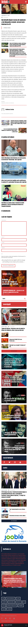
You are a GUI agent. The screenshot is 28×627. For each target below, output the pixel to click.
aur (3, 598)
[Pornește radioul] (2, 625)
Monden (3, 101)
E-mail (2, 242)
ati (9, 102)
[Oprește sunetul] (26, 625)
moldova (19, 602)
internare (12, 102)
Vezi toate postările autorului (7, 113)
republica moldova (11, 605)
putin (3, 605)
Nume (2, 237)
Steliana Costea (7, 27)
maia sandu (11, 602)
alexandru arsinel (4, 102)
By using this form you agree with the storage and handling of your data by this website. (13, 261)
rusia (3, 609)
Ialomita (4, 602)
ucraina (9, 609)
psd (24, 602)
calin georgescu (10, 598)
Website (3, 247)
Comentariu (3, 220)
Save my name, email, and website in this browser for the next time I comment (13, 257)
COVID (18, 598)
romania (21, 605)
